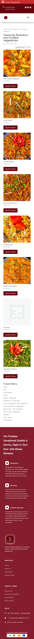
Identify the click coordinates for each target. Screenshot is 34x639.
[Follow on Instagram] (30, 7)
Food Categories (12, 2)
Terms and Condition (12, 594)
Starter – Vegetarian (10, 398)
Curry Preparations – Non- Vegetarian (15, 403)
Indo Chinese (7, 392)
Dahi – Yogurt (7, 417)
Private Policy (9, 597)
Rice (4, 389)
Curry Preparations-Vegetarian (13, 406)
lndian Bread (7, 420)
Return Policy (9, 601)
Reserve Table (9, 575)
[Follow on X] (28, 7)
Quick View (10, 86)
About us (8, 568)
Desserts (6, 414)
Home (5, 29)
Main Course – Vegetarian (11, 412)
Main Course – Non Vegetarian (13, 409)
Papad (5, 395)
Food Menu (8, 572)
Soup (5, 387)
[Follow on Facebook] (26, 7)
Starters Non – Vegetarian (11, 401)
